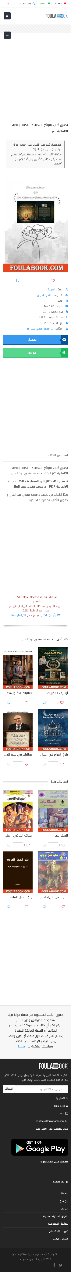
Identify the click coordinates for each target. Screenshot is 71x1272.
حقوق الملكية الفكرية (55, 1216)
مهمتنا (59, 4)
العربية (51, 289)
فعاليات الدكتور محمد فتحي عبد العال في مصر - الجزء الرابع (18, 693)
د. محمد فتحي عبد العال (39, 328)
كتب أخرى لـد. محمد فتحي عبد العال (44, 639)
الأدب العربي (44, 295)
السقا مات (61, 836)
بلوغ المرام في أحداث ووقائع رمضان (53, 755)
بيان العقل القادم (21, 897)
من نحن (64, 1201)
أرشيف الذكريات (57, 693)
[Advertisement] (35, 80)
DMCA (64, 1208)
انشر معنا (60, 1105)
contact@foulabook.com (50, 1121)
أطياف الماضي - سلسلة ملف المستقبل (18, 836)
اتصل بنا (60, 1099)
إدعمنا (61, 1113)
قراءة (32, 353)
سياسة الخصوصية (58, 1223)
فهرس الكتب (60, 1238)
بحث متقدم (26, 4)
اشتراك (9, 1088)
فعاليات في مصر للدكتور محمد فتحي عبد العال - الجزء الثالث (18, 755)
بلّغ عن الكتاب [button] (48, 615)
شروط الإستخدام (58, 1231)
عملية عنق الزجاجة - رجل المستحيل (53, 897)
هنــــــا (22, 1046)
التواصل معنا (18, 615)
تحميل (32, 340)
